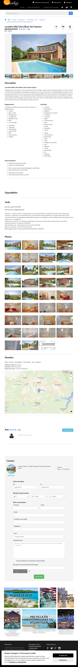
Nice (64, 602)
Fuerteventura (37, 628)
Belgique (66, 604)
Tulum (59, 629)
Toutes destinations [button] (33, 7)
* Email (15, 512)
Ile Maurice (12, 603)
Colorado (50, 607)
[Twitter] (51, 649)
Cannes (60, 602)
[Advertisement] (39, 184)
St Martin (24, 597)
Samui (6, 628)
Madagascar (64, 624)
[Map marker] (39, 391)
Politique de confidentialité (17, 662)
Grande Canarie (46, 628)
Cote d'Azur (26, 625)
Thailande (18, 597)
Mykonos (30, 627)
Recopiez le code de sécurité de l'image (25, 564)
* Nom (42, 505)
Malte (52, 627)
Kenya (63, 629)
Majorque (51, 625)
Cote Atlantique (34, 625)
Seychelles (19, 603)
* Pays (15, 533)
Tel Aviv (60, 626)
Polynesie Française (27, 604)
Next (63, 53)
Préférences (63, 660)
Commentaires (18, 540)
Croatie (48, 627)
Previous (14, 53)
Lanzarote (30, 628)
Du (14, 484)
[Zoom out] (71, 379)
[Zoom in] (71, 376)
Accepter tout (63, 655)
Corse (34, 627)
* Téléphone (17, 526)
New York (48, 603)
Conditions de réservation (51, 7)
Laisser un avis (67, 430)
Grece (25, 627)
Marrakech (66, 626)
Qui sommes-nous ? (34, 644)
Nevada (45, 607)
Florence (65, 600)
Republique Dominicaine (18, 601)
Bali (14, 597)
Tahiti (35, 604)
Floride (15, 599)
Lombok (10, 630)
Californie (42, 603)
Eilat (67, 627)
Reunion (6, 626)
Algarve (53, 628)
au (41, 484)
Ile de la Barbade (30, 601)
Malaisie (15, 630)
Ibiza (47, 625)
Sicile (44, 627)
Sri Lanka (11, 604)
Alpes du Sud (69, 629)
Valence (71, 604)
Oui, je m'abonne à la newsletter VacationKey (30, 561)
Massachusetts (50, 605)
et (18, 626)
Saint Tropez (69, 602)
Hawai (43, 605)
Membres (69, 2)
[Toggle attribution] (71, 411)
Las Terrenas (18, 604)
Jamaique (8, 601)
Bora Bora (24, 606)
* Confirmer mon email (20, 519)
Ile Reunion (25, 603)
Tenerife (24, 628)
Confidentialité (33, 648)
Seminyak (15, 628)
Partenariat (32, 650)
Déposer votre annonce (42, 2)
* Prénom (16, 505)
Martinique (20, 599)
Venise (70, 600)
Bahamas (34, 599)
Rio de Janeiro (62, 622)
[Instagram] (59, 649)
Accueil (22, 7)
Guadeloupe (27, 599)
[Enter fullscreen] (71, 373)
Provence (60, 604)
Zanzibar (70, 624)
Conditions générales (35, 646)
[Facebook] (47, 649)
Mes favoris (57, 2)
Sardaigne (40, 627)
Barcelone (65, 605)
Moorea (18, 606)
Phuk (16, 626)
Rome (60, 600)
